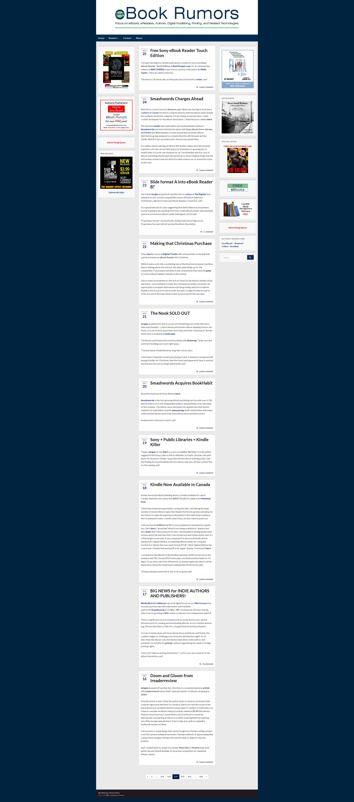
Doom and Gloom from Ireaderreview (171, 678)
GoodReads (227, 243)
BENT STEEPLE (157, 69)
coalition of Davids (150, 112)
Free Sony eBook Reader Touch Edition (179, 53)
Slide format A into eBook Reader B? (181, 184)
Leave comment (206, 87)
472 (162, 776)
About (139, 38)
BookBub (234, 246)
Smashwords (147, 129)
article (206, 688)
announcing (178, 410)
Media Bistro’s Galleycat (153, 603)
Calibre (225, 246)
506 (201, 776)
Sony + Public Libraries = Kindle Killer (179, 442)
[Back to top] (347, 795)
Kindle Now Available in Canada (180, 484)
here (209, 119)
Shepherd (239, 243)
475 (182, 776)
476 (189, 776)
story (189, 194)
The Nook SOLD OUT (170, 313)
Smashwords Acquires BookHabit (181, 382)
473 (169, 776)
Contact (127, 38)
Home (101, 38)
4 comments (207, 664)
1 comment (208, 232)
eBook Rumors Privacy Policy (109, 793)
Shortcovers (201, 603)
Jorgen (154, 194)
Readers (113, 38)
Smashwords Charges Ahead (176, 98)
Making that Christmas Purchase (181, 243)
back (148, 531)
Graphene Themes (117, 795)
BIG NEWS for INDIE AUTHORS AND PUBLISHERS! (179, 593)
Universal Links (116, 192)
